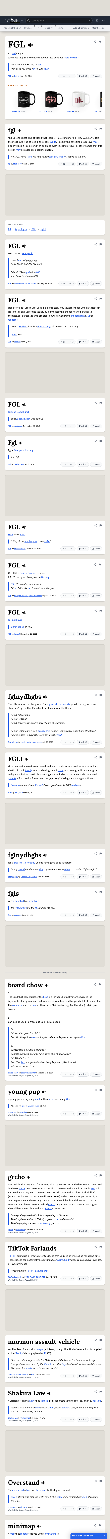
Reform (44, 1401)
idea (84, 1497)
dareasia (17, 915)
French (23, 573)
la (16, 588)
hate (35, 541)
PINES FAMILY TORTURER (34, 1277)
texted (21, 869)
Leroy (13, 1497)
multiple (68, 57)
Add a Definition (81, 28)
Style (60, 28)
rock (20, 260)
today (61, 157)
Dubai (51, 1407)
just (23, 1106)
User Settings (99, 28)
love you (53, 157)
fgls (9, 915)
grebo (10, 1229)
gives (24, 908)
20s (68, 1099)
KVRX (33, 1374)
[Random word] (89, 20)
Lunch (26, 412)
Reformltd (25, 1418)
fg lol (43, 229)
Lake (22, 534)
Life (31, 253)
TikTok (11, 1256)
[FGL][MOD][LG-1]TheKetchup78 (28, 595)
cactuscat (20, 1229)
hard (46, 69)
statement (41, 1490)
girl (28, 272)
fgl (9, 163)
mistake (97, 1401)
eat (35, 1005)
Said (66, 1260)
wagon (40, 1349)
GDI (88, 316)
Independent (78, 316)
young (31, 1106)
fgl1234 (17, 76)
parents (12, 778)
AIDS (37, 272)
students (75, 785)
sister (59, 1497)
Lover (19, 620)
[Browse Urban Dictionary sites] (14, 21)
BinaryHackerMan (28, 1072)
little (58, 704)
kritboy (17, 341)
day (40, 64)
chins (76, 57)
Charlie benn (19, 464)
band (56, 1219)
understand (17, 1490)
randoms (13, 320)
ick (36, 908)
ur (23, 627)
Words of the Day (12, 28)
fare (16, 450)
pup (37, 1106)
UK (12, 584)
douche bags (44, 326)
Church (47, 1364)
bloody (46, 1223)
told (30, 157)
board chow (13, 1072)
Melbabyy (17, 163)
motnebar (18, 426)
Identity (48, 28)
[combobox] (59, 20)
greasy (52, 704)
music (22, 1188)
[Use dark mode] (103, 20)
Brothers (23, 326)
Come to (15, 785)
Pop (93, 1188)
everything (50, 1534)
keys (45, 997)
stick (82, 1037)
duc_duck (19, 792)
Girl (14, 53)
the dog (23, 1112)
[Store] (96, 20)
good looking (26, 450)
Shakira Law (13, 1418)
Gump (25, 253)
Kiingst (17, 634)
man (18, 908)
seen (60, 770)
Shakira (66, 1407)
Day (64, 1364)
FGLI (33, 229)
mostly (24, 1534)
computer (17, 1005)
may (18, 150)
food (23, 1062)
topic (29, 1490)
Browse (28, 28)
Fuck (10, 534)
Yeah (14, 334)
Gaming (32, 573)
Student (39, 785)
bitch (67, 869)
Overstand (12, 1507)
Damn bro (16, 627)
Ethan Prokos (19, 548)
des (29, 588)
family (28, 770)
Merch (97, 76)
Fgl (9, 464)
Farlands (38, 1271)
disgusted (18, 901)
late (51, 1099)
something (33, 901)
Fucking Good (15, 412)
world (53, 142)
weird (60, 1260)
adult (37, 1099)
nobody (66, 704)
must (96, 142)
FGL (9, 76)
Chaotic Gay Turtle (29, 876)
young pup (12, 1112)
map (12, 1534)
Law (31, 1401)
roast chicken (23, 419)
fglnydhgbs (21, 229)
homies (28, 541)
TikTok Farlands (14, 1277)
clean (34, 1037)
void (59, 735)
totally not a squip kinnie (31, 742)
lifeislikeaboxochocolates (25, 283)
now (40, 1223)
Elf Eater (24, 1507)
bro (45, 1271)
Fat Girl (12, 620)
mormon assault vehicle (18, 1374)
